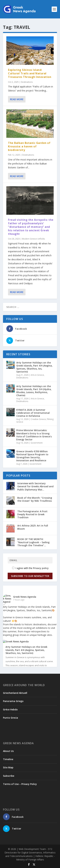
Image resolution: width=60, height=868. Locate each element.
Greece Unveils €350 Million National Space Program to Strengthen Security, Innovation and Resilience (32, 456)
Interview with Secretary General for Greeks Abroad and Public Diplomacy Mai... (35, 486)
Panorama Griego (13, 701)
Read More (17, 99)
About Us (8, 751)
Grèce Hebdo (10, 709)
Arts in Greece (37, 375)
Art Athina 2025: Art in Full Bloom (32, 527)
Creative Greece (38, 419)
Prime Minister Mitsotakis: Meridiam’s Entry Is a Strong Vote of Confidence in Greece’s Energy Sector (34, 435)
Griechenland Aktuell (15, 692)
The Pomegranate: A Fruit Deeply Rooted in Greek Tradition (32, 514)
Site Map (8, 767)
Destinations (27, 82)
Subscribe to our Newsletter (30, 576)
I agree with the (32, 568)
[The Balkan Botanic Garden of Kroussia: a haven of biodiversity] (30, 123)
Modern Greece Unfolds (33, 238)
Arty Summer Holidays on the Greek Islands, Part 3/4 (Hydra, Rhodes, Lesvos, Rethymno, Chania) (34, 391)
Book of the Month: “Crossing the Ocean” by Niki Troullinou (34, 499)
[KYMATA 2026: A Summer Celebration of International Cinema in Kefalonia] (10, 412)
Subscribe (8, 775)
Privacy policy (41, 568)
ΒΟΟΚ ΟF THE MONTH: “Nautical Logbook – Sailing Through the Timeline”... (33, 542)
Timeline (8, 759)
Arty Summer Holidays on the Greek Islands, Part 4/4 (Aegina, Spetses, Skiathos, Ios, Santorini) (34, 367)
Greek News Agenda (24, 596)
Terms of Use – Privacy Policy (20, 784)
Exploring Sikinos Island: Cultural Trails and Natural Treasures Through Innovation (29, 73)
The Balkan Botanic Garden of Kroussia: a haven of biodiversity (29, 146)
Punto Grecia (10, 717)
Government (36, 442)
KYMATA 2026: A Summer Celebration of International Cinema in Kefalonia (33, 412)
